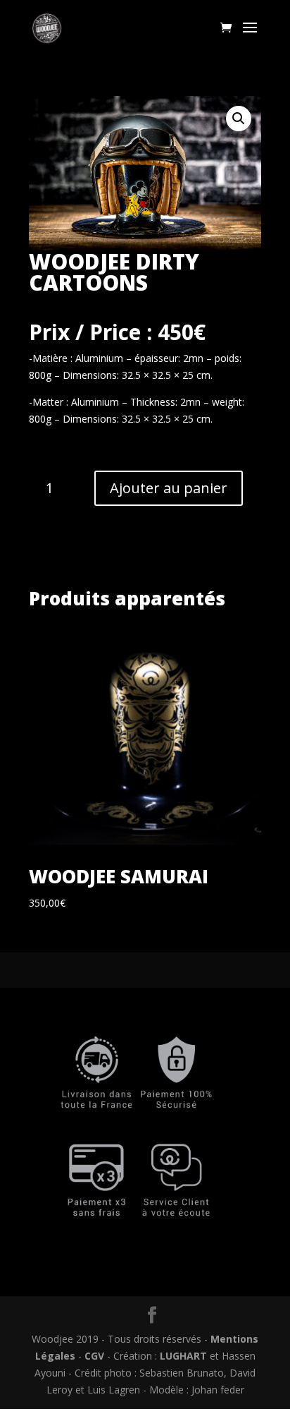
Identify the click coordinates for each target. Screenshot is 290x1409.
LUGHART (183, 1355)
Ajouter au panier (168, 487)
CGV (95, 1355)
